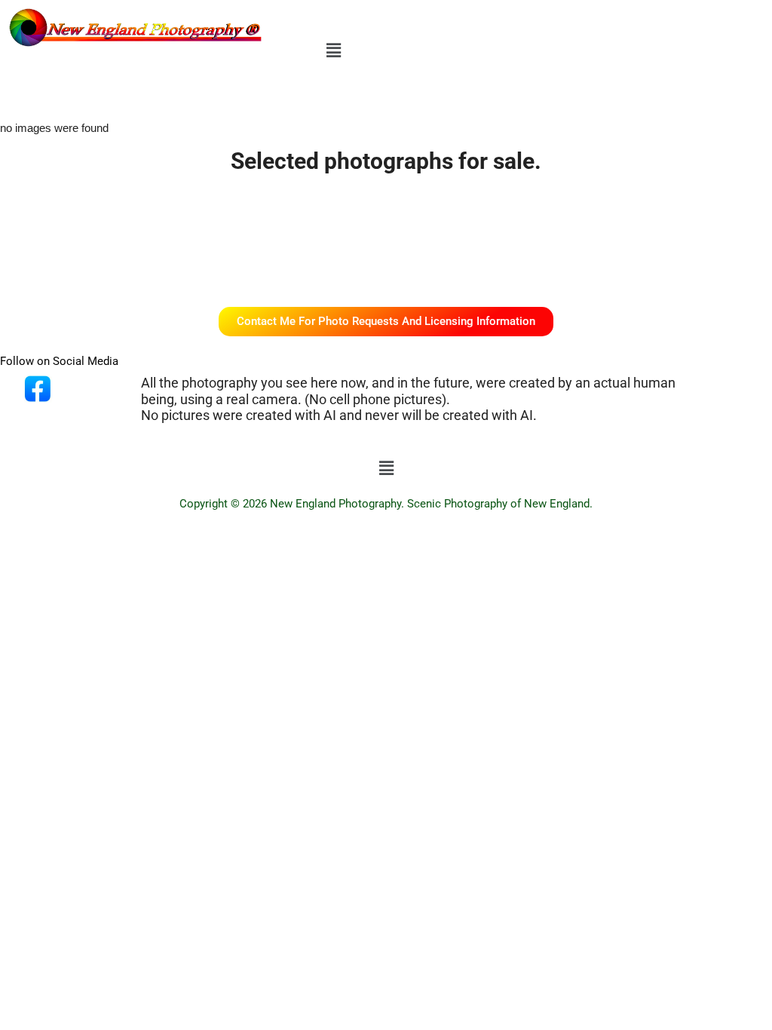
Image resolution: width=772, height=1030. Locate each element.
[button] (334, 50)
